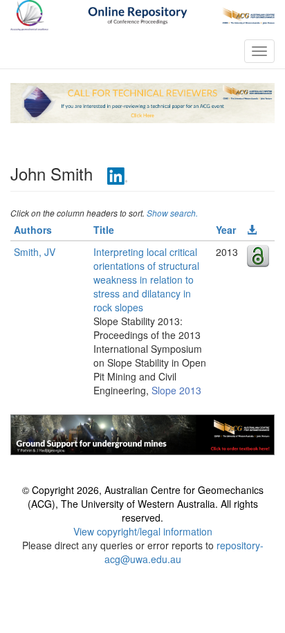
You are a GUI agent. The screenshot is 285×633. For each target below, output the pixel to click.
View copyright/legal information (142, 531)
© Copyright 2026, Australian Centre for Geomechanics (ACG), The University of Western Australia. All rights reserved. (143, 503)
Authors (33, 230)
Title (103, 230)
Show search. (172, 213)
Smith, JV (34, 252)
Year (226, 230)
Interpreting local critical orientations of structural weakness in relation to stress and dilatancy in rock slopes (146, 279)
